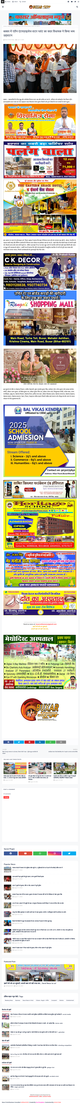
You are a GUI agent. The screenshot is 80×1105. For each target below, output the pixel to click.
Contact (24, 1)
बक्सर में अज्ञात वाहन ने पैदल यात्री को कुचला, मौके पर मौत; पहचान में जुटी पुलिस (32, 948)
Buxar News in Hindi (28, 1000)
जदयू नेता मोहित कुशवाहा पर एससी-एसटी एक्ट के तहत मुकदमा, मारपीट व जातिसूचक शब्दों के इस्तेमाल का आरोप (39, 912)
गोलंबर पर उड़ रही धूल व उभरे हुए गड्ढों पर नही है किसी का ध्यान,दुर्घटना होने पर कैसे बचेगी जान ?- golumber (37, 1032)
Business (17, 1000)
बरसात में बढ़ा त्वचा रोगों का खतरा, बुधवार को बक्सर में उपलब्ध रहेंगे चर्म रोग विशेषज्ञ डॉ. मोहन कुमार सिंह (37, 894)
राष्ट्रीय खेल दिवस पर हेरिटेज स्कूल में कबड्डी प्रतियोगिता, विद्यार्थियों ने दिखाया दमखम (64, 777)
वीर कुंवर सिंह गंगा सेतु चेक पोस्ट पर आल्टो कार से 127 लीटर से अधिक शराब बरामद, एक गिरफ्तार (39, 777)
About (16, 1)
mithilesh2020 (33, 1096)
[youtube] (72, 1)
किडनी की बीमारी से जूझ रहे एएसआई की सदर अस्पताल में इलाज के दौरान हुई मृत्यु (32, 921)
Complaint (54, 1000)
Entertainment (70, 1000)
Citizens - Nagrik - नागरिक (42, 1000)
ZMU (40, 1096)
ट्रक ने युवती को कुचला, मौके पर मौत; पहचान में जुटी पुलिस (26, 885)
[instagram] (78, 1)
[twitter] (75, 1)
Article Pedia (47, 1096)
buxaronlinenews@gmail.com (46, 624)
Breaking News (9, 1000)
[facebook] (68, 1)
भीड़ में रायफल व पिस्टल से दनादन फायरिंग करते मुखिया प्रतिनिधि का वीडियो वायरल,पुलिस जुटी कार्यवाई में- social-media (40, 1014)
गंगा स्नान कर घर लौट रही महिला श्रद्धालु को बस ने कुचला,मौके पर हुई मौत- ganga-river (32, 1067)
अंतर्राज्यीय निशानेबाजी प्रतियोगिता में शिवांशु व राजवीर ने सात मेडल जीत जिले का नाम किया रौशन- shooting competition (41, 1045)
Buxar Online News (10, 39)
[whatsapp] (40, 853)
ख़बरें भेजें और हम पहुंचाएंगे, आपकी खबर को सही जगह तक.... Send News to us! (30, 983)
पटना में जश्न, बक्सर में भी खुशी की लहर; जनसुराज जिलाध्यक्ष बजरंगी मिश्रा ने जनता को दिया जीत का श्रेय (38, 903)
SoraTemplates (40, 1102)
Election (62, 1000)
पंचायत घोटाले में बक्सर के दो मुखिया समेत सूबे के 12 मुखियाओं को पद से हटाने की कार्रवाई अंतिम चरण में (37, 868)
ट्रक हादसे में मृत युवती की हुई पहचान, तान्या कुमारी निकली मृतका (28, 876)
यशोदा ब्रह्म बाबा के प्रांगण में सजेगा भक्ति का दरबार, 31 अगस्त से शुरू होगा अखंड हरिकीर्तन (15, 777)
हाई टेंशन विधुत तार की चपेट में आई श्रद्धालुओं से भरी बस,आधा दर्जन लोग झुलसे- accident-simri (34, 1076)
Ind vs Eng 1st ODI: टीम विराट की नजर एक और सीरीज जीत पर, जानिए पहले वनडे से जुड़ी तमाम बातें (35, 1054)
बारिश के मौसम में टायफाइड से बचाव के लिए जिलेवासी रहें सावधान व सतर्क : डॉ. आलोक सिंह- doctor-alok (36, 1023)
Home (8, 1)
